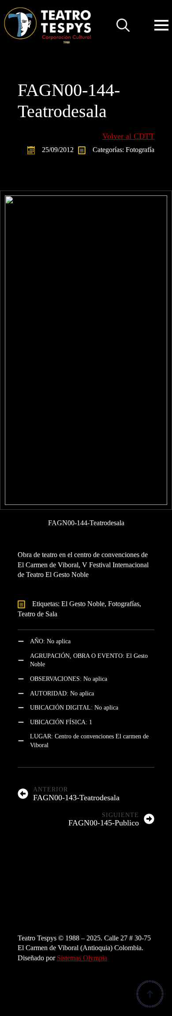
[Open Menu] (161, 25)
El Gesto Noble (83, 603)
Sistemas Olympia (82, 958)
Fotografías (123, 603)
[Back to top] (150, 994)
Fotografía (140, 149)
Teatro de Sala (37, 614)
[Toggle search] (123, 25)
